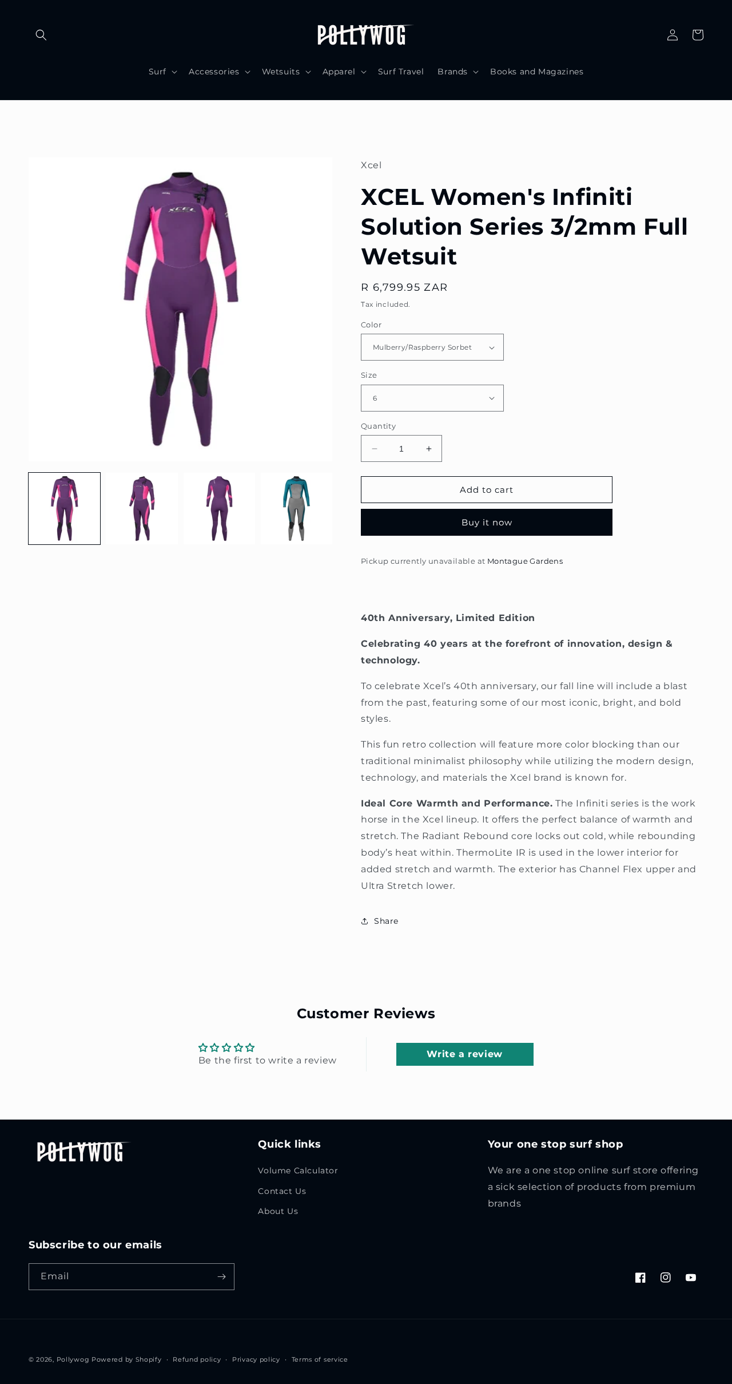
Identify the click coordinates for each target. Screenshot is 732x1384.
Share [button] (386, 921)
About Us (278, 1211)
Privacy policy (256, 1359)
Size (369, 374)
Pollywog (73, 1359)
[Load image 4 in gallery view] (296, 508)
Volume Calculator (298, 1170)
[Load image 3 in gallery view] (219, 508)
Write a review (464, 1054)
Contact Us (282, 1191)
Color (371, 324)
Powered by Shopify (127, 1359)
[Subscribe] (221, 1276)
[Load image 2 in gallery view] (141, 508)
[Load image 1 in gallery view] (64, 508)
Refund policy (197, 1359)
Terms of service (320, 1359)
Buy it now (487, 522)
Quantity (378, 425)
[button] (41, 35)
